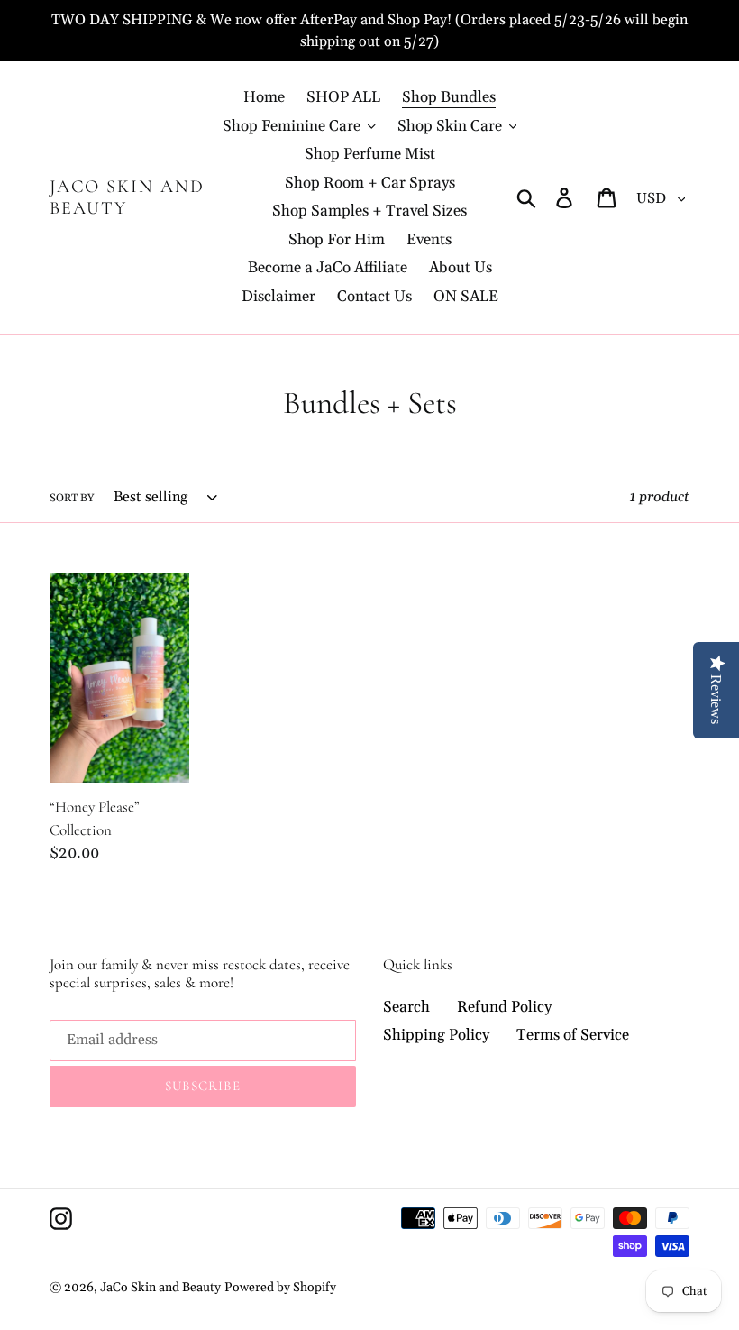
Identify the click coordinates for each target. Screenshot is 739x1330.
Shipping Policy (436, 1035)
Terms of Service (572, 1035)
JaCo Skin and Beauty (127, 197)
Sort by (72, 498)
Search (406, 1007)
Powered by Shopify (280, 1288)
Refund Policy (504, 1007)
